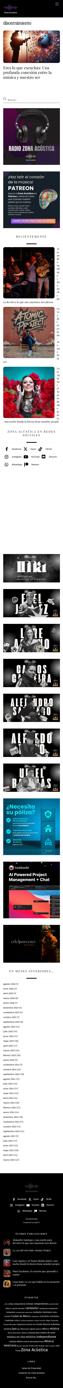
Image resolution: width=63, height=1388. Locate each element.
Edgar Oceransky (52, 1320)
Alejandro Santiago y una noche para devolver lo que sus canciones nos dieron (35, 1241)
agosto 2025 (9, 1026)
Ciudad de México (21, 1316)
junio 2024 (8, 1088)
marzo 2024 (9, 1102)
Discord (52, 456)
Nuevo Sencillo (22, 1346)
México (45, 1329)
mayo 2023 (8, 1150)
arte (6, 1304)
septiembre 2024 (11, 1074)
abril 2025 (8, 1046)
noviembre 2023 (11, 1122)
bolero (8, 1308)
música (54, 1328)
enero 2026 (8, 1003)
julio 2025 (8, 1031)
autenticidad (53, 1304)
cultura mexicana (27, 1320)
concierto (44, 1316)
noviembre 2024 (11, 1064)
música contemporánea (30, 1333)
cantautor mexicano (42, 1312)
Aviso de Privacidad (31, 1368)
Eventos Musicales (10, 1324)
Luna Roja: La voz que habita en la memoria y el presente (36, 1283)
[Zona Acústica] (10, 12)
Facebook (16, 449)
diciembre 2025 (10, 1007)
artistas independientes (37, 1304)
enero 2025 (8, 1060)
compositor (35, 1316)
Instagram (16, 456)
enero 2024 (8, 1112)
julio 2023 (8, 1141)
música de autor (47, 1332)
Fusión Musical (43, 1324)
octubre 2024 (9, 1069)
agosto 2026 (9, 984)
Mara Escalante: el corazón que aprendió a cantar (35, 1273)
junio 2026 (8, 988)
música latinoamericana (33, 1341)
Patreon (35, 464)
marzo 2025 (9, 1050)
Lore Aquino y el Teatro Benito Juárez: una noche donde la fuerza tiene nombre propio (36, 1262)
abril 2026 (8, 993)
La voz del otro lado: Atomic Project (32, 1250)
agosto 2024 (9, 1079)
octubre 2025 (9, 1017)
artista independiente (17, 1304)
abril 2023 (8, 1155)
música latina (16, 1341)
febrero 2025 (9, 1055)
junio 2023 (8, 1145)
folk (34, 1324)
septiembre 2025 (11, 1022)
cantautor (32, 1308)
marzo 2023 (9, 1160)
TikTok (48, 449)
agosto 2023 (9, 1136)
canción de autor (18, 1308)
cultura (17, 1320)
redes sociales (50, 1346)
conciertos (54, 1316)
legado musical (35, 1329)
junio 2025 (8, 1036)
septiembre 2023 (11, 1131)
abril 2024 (8, 1098)
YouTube (35, 456)
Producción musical (36, 1346)
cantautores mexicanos (24, 1312)
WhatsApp (16, 464)
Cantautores (10, 1312)
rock (57, 1346)
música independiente (41, 1337)
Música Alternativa (14, 1333)
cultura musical (39, 1320)
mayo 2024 (8, 1093)
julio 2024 (8, 1083)
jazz (14, 1328)
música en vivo (16, 1337)
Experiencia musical (24, 1324)
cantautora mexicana (48, 1308)
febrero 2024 (9, 1107)
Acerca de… (31, 1377)
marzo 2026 (9, 998)
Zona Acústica (34, 1349)
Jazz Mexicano (23, 1329)
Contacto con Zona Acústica (31, 1373)
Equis (33, 449)
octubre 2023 (9, 1126)
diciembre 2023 (10, 1117)
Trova (17, 1350)
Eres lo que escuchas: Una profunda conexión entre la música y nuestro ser (27, 72)
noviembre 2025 (11, 1012)
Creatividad (9, 1320)
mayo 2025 (8, 1041)
